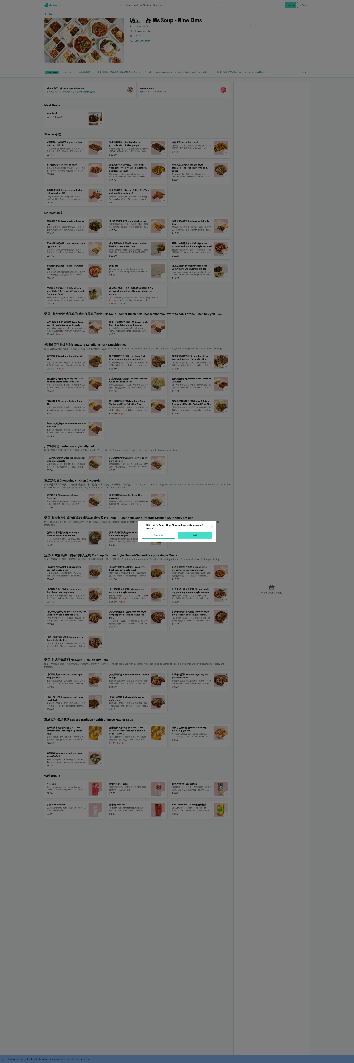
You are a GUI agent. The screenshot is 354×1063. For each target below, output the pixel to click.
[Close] (212, 526)
